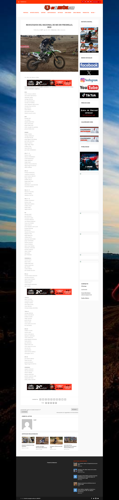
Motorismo (80, 479)
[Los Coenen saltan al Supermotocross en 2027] (75, 464)
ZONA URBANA (77, 12)
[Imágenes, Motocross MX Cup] (56, 440)
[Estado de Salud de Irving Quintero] (28, 440)
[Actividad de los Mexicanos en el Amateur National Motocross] (70, 440)
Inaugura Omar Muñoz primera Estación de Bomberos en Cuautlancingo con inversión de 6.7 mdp (87, 477)
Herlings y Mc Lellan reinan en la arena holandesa (87, 470)
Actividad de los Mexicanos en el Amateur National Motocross (70, 446)
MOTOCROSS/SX (52, 12)
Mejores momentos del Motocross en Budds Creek (87, 483)
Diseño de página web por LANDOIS (32, 498)
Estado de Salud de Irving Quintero (28, 445)
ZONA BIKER (68, 12)
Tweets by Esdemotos (52, 462)
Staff (41, 30)
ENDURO (43, 12)
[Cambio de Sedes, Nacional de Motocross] (42, 440)
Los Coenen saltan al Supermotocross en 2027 (87, 464)
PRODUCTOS (86, 12)
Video (83, 472)
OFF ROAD (60, 12)
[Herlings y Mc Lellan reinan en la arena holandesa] (75, 470)
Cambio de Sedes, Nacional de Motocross (41, 447)
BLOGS (92, 12)
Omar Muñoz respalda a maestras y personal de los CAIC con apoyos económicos (86, 490)
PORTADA (25, 12)
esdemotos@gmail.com (86, 294)
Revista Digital (34, 12)
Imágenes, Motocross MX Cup (56, 447)
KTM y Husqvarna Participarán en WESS (34, 1)
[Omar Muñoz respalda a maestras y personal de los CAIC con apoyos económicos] (75, 490)
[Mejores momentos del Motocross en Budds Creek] (75, 484)
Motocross (53, 30)
